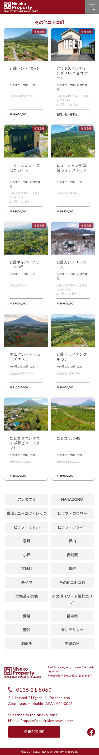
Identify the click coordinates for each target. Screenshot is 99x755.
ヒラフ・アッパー (72, 527)
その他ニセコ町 (72, 582)
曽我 (26, 629)
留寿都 (72, 616)
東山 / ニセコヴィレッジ (27, 513)
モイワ (26, 582)
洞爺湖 (26, 643)
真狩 (72, 568)
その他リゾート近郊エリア (72, 599)
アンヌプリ (26, 499)
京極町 (26, 568)
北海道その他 (27, 596)
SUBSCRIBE (34, 731)
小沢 (26, 554)
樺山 (72, 540)
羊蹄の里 (72, 643)
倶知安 (72, 554)
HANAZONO (72, 499)
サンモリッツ (72, 629)
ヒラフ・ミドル (27, 527)
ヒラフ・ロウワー (72, 513)
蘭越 (26, 616)
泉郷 (26, 540)
